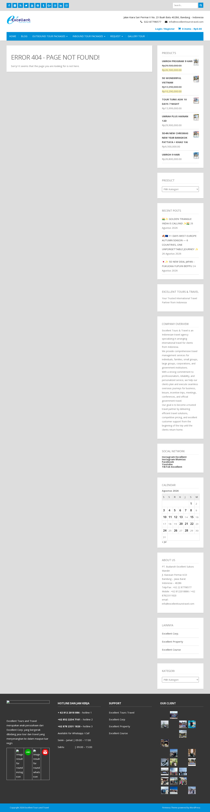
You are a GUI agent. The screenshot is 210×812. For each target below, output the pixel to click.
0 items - (192, 28)
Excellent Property (172, 641)
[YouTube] (32, 5)
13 (181, 517)
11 (170, 517)
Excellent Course (171, 649)
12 (175, 517)
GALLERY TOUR (136, 36)
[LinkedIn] (60, 5)
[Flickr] (14, 5)
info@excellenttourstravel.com (186, 21)
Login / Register (165, 28)
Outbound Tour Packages (49, 36)
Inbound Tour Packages (88, 36)
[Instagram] (66, 5)
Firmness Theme (170, 807)
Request (115, 36)
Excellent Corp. (170, 633)
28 (186, 530)
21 (186, 524)
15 (191, 517)
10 (164, 517)
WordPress (195, 807)
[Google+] (49, 5)
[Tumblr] (43, 5)
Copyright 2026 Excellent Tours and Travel (29, 807)
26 (175, 530)
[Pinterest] (37, 5)
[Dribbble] (54, 5)
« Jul (164, 541)
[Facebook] (9, 5)
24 (164, 530)
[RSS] (20, 5)
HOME (12, 36)
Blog (24, 36)
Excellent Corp (117, 719)
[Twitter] (26, 5)
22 (191, 524)
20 (181, 524)
